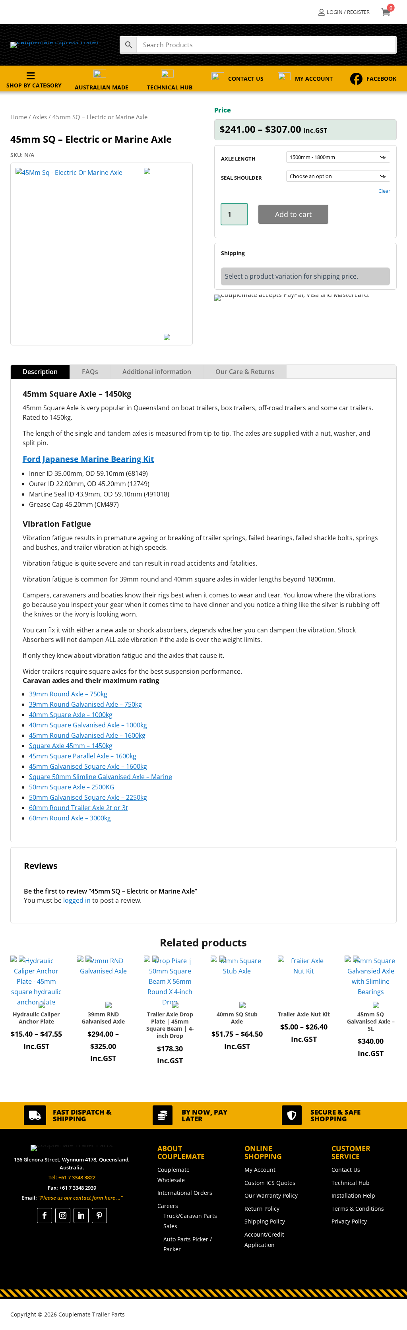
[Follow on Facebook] (44, 1215)
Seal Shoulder (241, 177)
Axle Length (238, 158)
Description (40, 371)
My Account (259, 1169)
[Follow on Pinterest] (99, 1215)
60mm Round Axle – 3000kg (70, 818)
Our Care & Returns (245, 371)
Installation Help (353, 1195)
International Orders (184, 1192)
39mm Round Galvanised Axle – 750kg (85, 704)
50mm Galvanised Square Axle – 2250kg (88, 797)
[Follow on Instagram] (62, 1215)
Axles (40, 117)
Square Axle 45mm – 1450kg (70, 745)
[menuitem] (344, 12)
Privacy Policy (349, 1221)
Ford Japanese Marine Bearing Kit (88, 459)
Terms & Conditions (357, 1208)
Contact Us (345, 1169)
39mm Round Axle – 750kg (68, 694)
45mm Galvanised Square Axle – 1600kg (88, 766)
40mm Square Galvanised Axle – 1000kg (88, 725)
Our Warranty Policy (271, 1195)
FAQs (90, 371)
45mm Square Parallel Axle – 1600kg (82, 756)
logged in (77, 900)
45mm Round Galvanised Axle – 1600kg (87, 735)
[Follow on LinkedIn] (81, 1215)
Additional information (156, 371)
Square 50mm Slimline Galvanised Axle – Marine (100, 776)
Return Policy (261, 1208)
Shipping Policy (264, 1221)
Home (18, 117)
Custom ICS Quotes (269, 1183)
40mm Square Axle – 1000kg (70, 714)
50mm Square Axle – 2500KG (71, 787)
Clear (384, 190)
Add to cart (293, 214)
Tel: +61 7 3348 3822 (71, 1177)
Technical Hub (350, 1183)
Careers (167, 1206)
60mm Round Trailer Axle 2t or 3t (78, 807)
